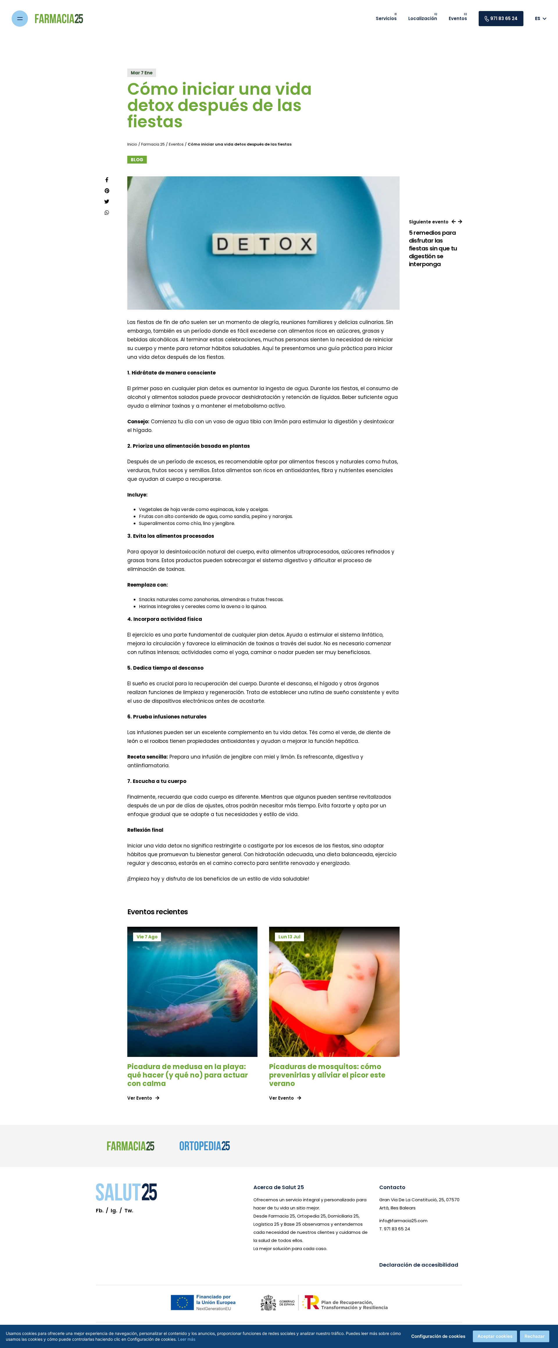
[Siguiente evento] (460, 221)
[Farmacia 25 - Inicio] (59, 18)
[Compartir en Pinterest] (107, 190)
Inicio (132, 144)
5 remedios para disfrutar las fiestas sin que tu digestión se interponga (433, 248)
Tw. (128, 1210)
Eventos (458, 18)
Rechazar (535, 1336)
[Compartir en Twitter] (106, 201)
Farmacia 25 (153, 144)
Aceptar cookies (494, 1336)
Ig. (114, 1210)
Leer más (186, 1339)
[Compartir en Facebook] (106, 179)
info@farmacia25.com (403, 1221)
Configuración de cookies (438, 1336)
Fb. (99, 1210)
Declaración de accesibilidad (418, 1264)
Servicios (386, 18)
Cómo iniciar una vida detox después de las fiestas (239, 144)
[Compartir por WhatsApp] (107, 212)
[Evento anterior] (454, 221)
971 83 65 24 (504, 18)
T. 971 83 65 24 (394, 1229)
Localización (422, 18)
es (537, 18)
